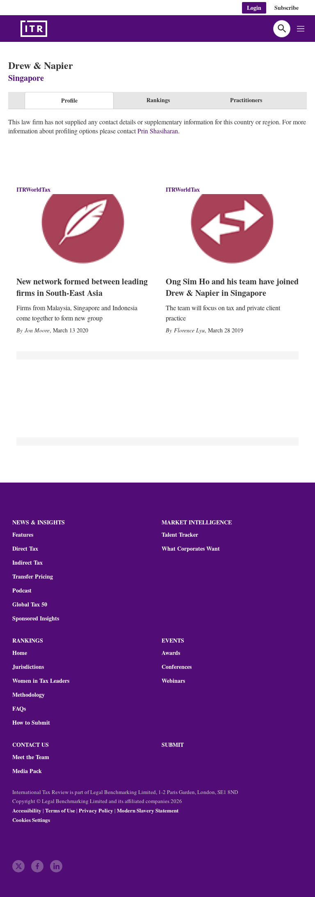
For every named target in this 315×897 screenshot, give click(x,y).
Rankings (158, 100)
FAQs (19, 709)
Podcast (22, 590)
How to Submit (31, 722)
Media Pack (27, 771)
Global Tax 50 (29, 604)
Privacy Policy (96, 810)
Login (254, 7)
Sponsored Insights (35, 618)
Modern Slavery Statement (147, 810)
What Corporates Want (191, 548)
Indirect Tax (27, 562)
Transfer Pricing (32, 576)
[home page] (53, 29)
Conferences (177, 667)
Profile (69, 100)
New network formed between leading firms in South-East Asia (82, 287)
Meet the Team (30, 757)
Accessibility (26, 810)
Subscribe (286, 7)
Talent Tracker (180, 535)
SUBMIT (173, 744)
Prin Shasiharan (157, 130)
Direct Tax (25, 548)
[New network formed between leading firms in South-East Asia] (82, 231)
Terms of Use (60, 810)
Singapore (26, 78)
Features (22, 535)
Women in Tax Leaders (40, 681)
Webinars (173, 681)
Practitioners (246, 100)
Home (19, 653)
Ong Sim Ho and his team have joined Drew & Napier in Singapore (232, 287)
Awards (171, 653)
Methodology (28, 695)
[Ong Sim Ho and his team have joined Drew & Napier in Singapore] (232, 231)
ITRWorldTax (33, 189)
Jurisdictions (28, 667)
